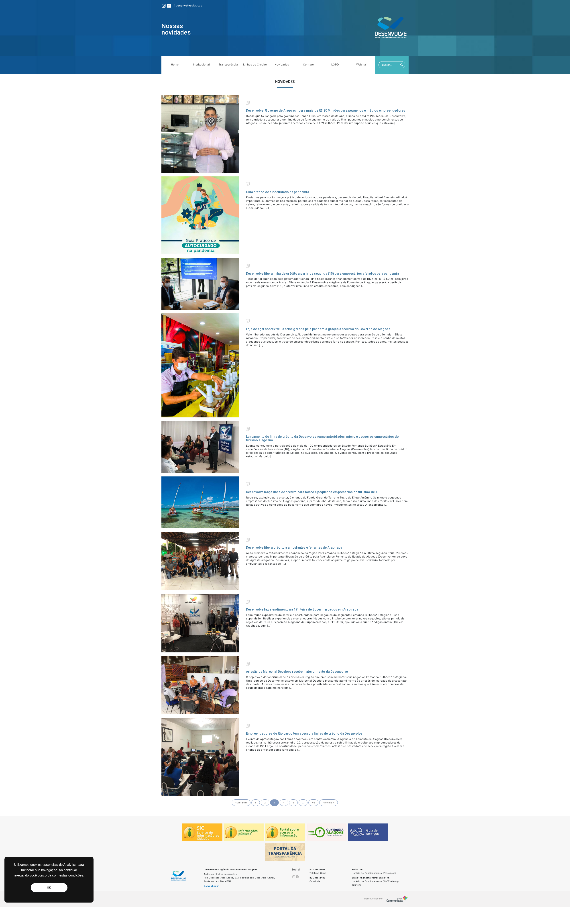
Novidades (282, 64)
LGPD (335, 64)
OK (49, 887)
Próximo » (328, 802)
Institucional (201, 64)
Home (175, 64)
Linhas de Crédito (255, 64)
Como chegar (211, 886)
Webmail (362, 64)
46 (313, 802)
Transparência (228, 64)
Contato (308, 64)
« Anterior (241, 802)
